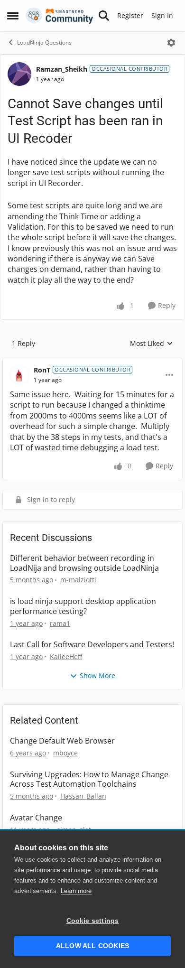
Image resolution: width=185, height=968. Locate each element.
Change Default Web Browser (62, 741)
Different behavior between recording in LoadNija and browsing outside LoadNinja (84, 563)
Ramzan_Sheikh (61, 69)
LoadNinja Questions (44, 42)
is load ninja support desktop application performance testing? (83, 606)
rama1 (60, 623)
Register (130, 15)
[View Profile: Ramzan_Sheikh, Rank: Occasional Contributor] (19, 74)
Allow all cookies (92, 945)
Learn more (76, 890)
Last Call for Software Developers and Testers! (92, 645)
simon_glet (74, 829)
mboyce (65, 752)
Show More (97, 675)
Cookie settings (92, 920)
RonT (42, 369)
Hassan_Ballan (83, 795)
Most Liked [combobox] (151, 343)
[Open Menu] (171, 42)
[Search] (104, 15)
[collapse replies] (92, 362)
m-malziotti (78, 579)
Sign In (162, 15)
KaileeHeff (66, 656)
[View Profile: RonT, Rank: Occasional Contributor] (19, 374)
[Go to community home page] (59, 16)
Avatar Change (36, 818)
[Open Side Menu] (12, 16)
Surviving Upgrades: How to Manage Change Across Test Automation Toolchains (89, 780)
